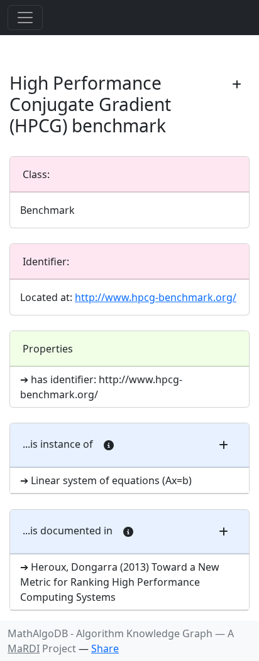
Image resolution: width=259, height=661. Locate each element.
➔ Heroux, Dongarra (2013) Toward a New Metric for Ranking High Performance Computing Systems (119, 582)
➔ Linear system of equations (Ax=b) (106, 480)
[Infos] (109, 445)
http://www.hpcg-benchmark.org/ (155, 297)
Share (105, 648)
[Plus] (237, 85)
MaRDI (24, 648)
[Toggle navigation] (25, 17)
